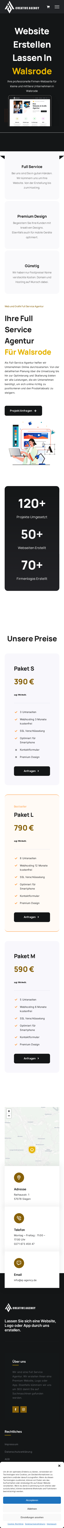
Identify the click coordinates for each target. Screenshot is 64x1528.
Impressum (51, 1524)
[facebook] (15, 1409)
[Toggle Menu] (57, 6)
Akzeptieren (32, 1500)
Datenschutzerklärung (35, 1524)
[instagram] (23, 1409)
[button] (59, 1465)
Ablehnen (32, 1508)
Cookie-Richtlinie (15, 1524)
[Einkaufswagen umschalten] (48, 6)
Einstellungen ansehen (32, 1517)
